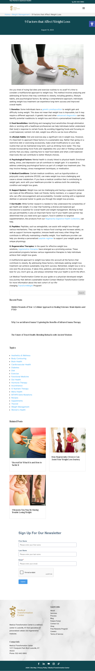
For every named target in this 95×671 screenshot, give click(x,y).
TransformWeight (25, 285)
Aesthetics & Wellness (20, 355)
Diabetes (15, 367)
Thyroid (14, 404)
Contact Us (54, 624)
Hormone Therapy (19, 382)
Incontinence (16, 385)
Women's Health (18, 410)
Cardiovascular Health (21, 364)
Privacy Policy (42, 668)
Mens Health (16, 392)
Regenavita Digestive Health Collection (62, 219)
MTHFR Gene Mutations (21, 395)
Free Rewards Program (59, 629)
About (52, 611)
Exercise (15, 373)
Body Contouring (18, 358)
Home (7, 14)
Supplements (17, 401)
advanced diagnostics (66, 115)
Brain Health (16, 361)
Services (53, 613)
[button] (92, 24)
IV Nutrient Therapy (19, 388)
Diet (13, 370)
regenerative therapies (28, 249)
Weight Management (21, 14)
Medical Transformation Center (58, 668)
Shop (52, 626)
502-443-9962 (79, 2)
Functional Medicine (20, 376)
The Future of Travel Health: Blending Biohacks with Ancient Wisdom (41, 335)
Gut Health (16, 379)
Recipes (14, 398)
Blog (52, 618)
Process (53, 616)
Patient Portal (55, 621)
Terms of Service (56, 634)
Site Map (33, 668)
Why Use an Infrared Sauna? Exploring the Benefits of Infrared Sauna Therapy (46, 322)
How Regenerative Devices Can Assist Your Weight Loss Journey (66, 458)
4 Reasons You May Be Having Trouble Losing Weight (25, 511)
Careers (53, 631)
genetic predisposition (52, 109)
